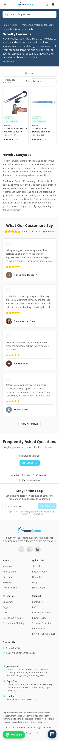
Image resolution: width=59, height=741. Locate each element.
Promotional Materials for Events (37, 24)
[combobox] (43, 81)
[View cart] (47, 4)
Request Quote (40, 571)
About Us (7, 566)
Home (6, 24)
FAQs (35, 607)
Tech (5, 612)
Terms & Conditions (42, 623)
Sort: (28, 81)
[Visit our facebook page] (21, 549)
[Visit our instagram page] (29, 549)
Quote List (37, 576)
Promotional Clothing (13, 623)
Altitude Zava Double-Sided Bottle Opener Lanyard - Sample (43, 130)
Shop (14, 24)
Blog (34, 582)
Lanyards (7, 29)
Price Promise (10, 587)
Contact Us (27, 462)
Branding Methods (41, 612)
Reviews (7, 582)
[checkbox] (4, 512)
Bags (5, 607)
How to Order (10, 571)
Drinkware (8, 601)
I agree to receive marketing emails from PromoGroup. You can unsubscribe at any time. (31, 513)
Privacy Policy (39, 617)
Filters (31, 73)
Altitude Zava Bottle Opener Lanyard (15, 130)
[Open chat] (52, 734)
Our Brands (8, 576)
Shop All (36, 566)
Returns (40, 733)
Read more (8, 61)
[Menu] (5, 4)
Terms (29, 733)
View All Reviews (29, 423)
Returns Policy (39, 628)
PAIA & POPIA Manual (43, 633)
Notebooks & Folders (14, 617)
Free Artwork (38, 587)
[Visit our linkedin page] (38, 549)
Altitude (7, 125)
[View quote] (53, 4)
